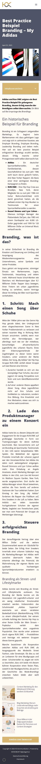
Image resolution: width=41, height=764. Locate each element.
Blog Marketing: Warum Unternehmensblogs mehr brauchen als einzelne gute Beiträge (27, 707)
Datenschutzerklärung (20, 756)
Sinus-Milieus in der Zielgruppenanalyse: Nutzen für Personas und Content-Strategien (27, 723)
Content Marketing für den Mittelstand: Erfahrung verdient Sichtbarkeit (27, 689)
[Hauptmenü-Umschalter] (36, 4)
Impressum (20, 759)
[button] (35, 88)
